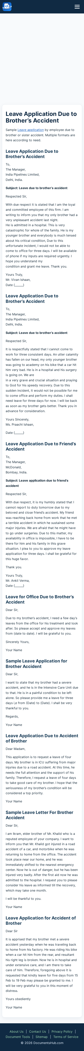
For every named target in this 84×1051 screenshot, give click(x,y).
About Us (16, 1031)
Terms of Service (65, 1037)
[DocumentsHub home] (7, 6)
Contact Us (37, 1031)
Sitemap (42, 1037)
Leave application (31, 130)
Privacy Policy (62, 1031)
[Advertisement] (42, 60)
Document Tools (18, 1037)
